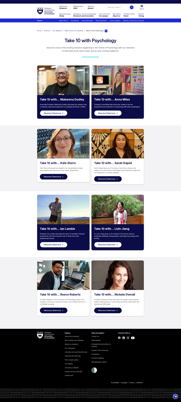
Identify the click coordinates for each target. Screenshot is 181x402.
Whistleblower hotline (98, 362)
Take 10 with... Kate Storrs (58, 163)
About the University (72, 336)
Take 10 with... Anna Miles (112, 99)
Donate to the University (99, 350)
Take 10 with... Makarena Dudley (62, 99)
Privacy (132, 382)
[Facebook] (119, 338)
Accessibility (115, 382)
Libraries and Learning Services (76, 352)
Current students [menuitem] (115, 20)
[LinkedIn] (123, 338)
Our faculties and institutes (74, 340)
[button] (142, 7)
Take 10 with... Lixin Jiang (111, 228)
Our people (69, 364)
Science (39, 20)
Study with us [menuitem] (63, 20)
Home (39, 31)
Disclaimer (139, 382)
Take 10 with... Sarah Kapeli (113, 163)
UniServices (69, 375)
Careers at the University (73, 371)
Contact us (95, 336)
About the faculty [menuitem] (87, 20)
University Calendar (72, 368)
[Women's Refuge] (94, 372)
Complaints (95, 354)
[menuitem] (63, 7)
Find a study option (71, 360)
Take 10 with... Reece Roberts (60, 294)
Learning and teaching (73, 356)
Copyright (124, 382)
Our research (57, 31)
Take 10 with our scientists (73, 31)
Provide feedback (97, 358)
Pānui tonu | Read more (52, 113)
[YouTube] (133, 338)
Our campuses (70, 348)
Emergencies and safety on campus (101, 345)
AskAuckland (95, 340)
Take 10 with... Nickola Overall (114, 294)
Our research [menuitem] (75, 20)
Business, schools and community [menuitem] (133, 20)
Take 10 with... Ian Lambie (57, 228)
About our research (71, 344)
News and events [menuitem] (101, 20)
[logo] (45, 11)
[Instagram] (128, 338)
